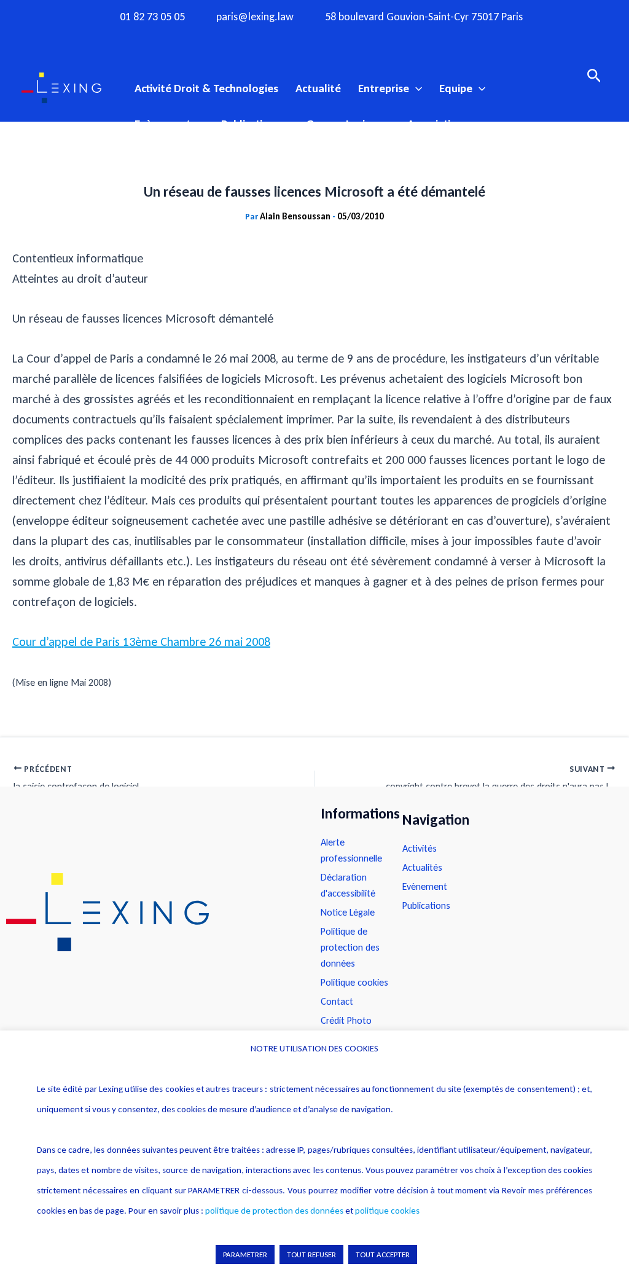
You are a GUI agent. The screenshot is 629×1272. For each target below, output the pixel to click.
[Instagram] (290, 38)
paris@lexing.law (255, 17)
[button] (415, 88)
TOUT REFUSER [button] (311, 1254)
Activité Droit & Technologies (206, 88)
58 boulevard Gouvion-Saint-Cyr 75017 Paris (424, 17)
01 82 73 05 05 (152, 17)
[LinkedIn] (362, 38)
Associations (437, 124)
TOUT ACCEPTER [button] (383, 1254)
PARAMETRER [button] (245, 1254)
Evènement (163, 124)
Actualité (318, 88)
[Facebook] (266, 38)
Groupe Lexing (341, 124)
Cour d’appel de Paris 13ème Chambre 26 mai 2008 (141, 641)
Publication (248, 124)
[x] (314, 38)
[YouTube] (338, 38)
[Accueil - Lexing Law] (151, 912)
